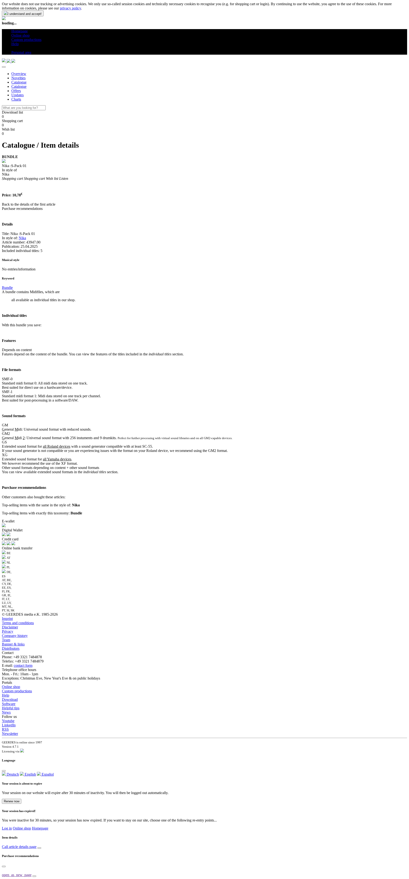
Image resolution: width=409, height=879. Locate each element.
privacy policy (70, 8)
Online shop (11, 687)
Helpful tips (10, 708)
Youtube (8, 721)
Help (5, 695)
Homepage (40, 828)
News (6, 712)
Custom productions (17, 691)
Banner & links (13, 644)
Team (6, 640)
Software (8, 704)
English (30, 774)
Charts (16, 99)
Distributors (10, 648)
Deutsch (12, 774)
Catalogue (19, 82)
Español (47, 774)
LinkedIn (9, 725)
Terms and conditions (18, 623)
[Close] (4, 67)
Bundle (7, 288)
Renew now (11, 801)
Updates (17, 95)
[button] (13, 48)
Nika (22, 238)
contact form (23, 665)
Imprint (7, 619)
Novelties (18, 78)
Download (10, 700)
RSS (5, 729)
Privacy (7, 631)
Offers (16, 91)
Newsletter (10, 734)
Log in (7, 828)
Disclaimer (10, 627)
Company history (15, 636)
